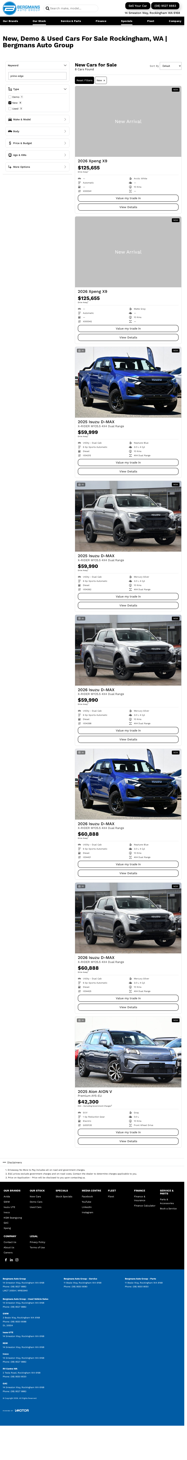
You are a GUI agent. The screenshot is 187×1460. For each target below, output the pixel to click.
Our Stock (39, 21)
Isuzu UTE (9, 1207)
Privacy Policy (37, 1242)
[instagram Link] (17, 1260)
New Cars (35, 1196)
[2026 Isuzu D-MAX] (128, 650)
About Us (9, 1247)
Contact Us (10, 1242)
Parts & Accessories (167, 1201)
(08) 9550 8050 (140, 1286)
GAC (6, 1222)
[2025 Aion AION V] (128, 1052)
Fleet (150, 21)
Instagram (87, 1212)
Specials (126, 21)
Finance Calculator (144, 1205)
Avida (7, 1196)
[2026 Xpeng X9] (128, 121)
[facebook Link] (6, 1260)
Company (175, 21)
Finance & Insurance (139, 1198)
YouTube (86, 1201)
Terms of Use (37, 1247)
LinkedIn (87, 1207)
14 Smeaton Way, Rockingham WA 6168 (152, 13)
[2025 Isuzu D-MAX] (128, 382)
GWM (7, 1201)
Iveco (7, 1212)
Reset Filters (84, 80)
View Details (128, 207)
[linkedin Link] (11, 1260)
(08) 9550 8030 (18, 1376)
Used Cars (35, 1207)
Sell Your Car (138, 5)
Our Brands (10, 21)
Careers (8, 1252)
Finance (101, 21)
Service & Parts (71, 21)
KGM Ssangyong (13, 1217)
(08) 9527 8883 (165, 5)
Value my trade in (128, 198)
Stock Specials (64, 1196)
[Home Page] (21, 8)
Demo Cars (36, 1201)
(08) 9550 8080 (79, 1286)
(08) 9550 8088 (18, 1321)
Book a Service (168, 1208)
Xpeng (7, 1228)
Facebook (87, 1196)
